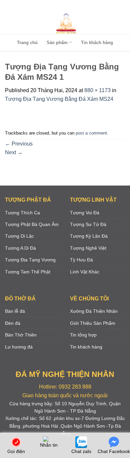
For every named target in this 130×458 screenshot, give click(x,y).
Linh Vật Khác (84, 271)
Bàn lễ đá (15, 311)
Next (14, 152)
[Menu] (64, 6)
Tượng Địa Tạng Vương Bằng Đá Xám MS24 (59, 99)
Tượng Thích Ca (22, 212)
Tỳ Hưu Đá (81, 259)
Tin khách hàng (97, 42)
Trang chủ (27, 42)
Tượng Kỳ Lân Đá (89, 236)
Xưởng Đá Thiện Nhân (94, 311)
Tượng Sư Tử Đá (88, 224)
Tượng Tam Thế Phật (27, 271)
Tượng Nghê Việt (88, 248)
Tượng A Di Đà (20, 248)
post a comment (91, 133)
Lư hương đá (19, 347)
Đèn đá (12, 323)
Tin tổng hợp (83, 334)
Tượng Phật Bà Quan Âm (32, 224)
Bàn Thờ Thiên (21, 334)
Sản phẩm (57, 42)
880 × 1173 (97, 90)
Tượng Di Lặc (19, 236)
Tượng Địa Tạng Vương (30, 259)
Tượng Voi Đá (84, 212)
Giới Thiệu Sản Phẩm (92, 323)
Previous (19, 144)
